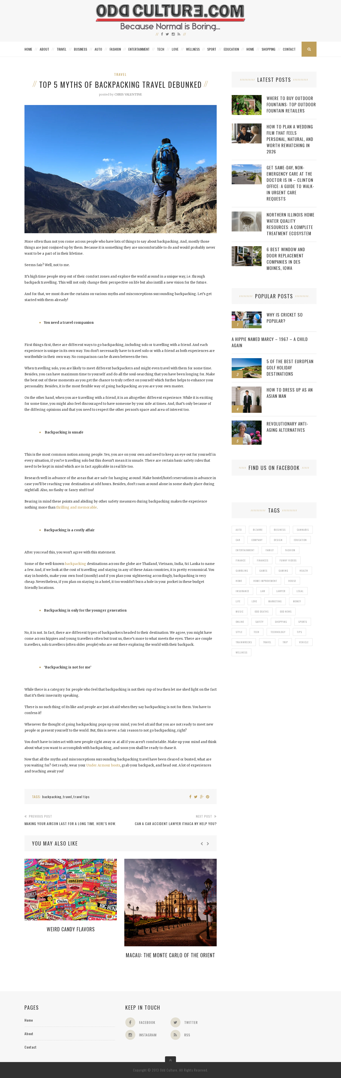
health (304, 570)
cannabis (303, 530)
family (270, 550)
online (240, 622)
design (278, 540)
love (254, 601)
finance (241, 560)
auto (239, 530)
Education (231, 49)
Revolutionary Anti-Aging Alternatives (287, 427)
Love (175, 49)
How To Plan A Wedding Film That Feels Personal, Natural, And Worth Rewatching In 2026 (290, 139)
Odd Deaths (262, 611)
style (239, 632)
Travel (61, 49)
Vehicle (304, 642)
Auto (98, 49)
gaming (283, 570)
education (300, 540)
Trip (285, 642)
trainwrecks (244, 642)
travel (67, 796)
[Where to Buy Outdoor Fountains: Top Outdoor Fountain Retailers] (247, 97)
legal (300, 591)
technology (278, 632)
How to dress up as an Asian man (290, 393)
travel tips (81, 796)
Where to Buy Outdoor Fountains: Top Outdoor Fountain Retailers (291, 104)
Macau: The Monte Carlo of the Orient (170, 955)
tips (299, 632)
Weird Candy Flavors (71, 929)
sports (302, 622)
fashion (290, 550)
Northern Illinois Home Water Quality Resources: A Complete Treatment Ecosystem (291, 224)
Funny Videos (288, 560)
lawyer (280, 591)
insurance (242, 591)
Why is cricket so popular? (285, 318)
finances (262, 560)
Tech (160, 49)
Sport (211, 49)
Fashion (115, 49)
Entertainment (139, 49)
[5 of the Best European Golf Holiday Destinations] (247, 360)
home (239, 581)
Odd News (286, 611)
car (238, 540)
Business (80, 49)
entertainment (245, 550)
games (263, 570)
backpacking (75, 564)
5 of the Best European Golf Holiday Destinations (290, 367)
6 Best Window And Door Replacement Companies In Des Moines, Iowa (286, 258)
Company (257, 540)
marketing (275, 601)
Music (239, 611)
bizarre (258, 530)
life (238, 601)
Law (262, 591)
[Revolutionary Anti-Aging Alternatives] (247, 423)
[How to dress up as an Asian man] (247, 389)
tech (256, 632)
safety (259, 622)
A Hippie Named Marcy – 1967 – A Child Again (270, 342)
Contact (289, 49)
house (292, 581)
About (44, 49)
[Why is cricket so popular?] (247, 314)
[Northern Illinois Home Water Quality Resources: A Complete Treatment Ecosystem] (247, 214)
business (280, 530)
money (297, 601)
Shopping (268, 49)
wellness (241, 652)
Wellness (193, 49)
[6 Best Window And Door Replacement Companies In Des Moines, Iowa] (247, 248)
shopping (281, 622)
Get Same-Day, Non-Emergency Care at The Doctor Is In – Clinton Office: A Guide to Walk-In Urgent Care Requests (290, 183)
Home (28, 49)
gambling (242, 570)
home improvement (265, 581)
